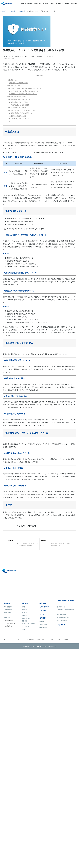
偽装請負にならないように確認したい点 (21, 110)
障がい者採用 (43, 698)
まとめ (9, 121)
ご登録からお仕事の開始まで (65, 680)
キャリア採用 (43, 695)
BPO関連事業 (8, 678)
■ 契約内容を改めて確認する (19, 118)
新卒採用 (42, 692)
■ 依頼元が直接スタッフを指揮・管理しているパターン (28, 88)
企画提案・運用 (9, 691)
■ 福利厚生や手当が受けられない (20, 99)
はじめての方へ (61, 678)
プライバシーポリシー (19, 710)
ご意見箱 (43, 681)
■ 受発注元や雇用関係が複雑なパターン (23, 94)
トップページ (5, 11)
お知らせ (24, 700)
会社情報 (45, 3)
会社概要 (24, 680)
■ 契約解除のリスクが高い (18, 102)
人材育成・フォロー (10, 697)
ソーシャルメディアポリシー (53, 710)
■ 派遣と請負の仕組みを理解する (20, 113)
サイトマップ (7, 710)
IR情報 (52, 3)
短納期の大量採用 (10, 694)
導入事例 (29, 3)
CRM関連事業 (8, 680)
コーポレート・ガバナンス (29, 694)
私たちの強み (7, 688)
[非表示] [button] (41, 75)
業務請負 (12, 58)
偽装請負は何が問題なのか (16, 96)
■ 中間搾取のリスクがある (18, 107)
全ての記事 (14, 11)
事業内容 (23, 3)
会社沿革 (24, 683)
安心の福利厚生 (61, 685)
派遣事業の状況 (26, 689)
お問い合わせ (75, 3)
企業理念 (24, 686)
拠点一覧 (24, 692)
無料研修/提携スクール (63, 688)
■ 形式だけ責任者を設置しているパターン (23, 91)
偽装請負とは (12, 80)
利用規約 (66, 710)
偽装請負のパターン (14, 85)
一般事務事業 (7, 683)
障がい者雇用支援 (62, 691)
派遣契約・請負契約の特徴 (18, 83)
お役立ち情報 (37, 3)
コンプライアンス (27, 697)
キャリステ (61, 696)
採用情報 (58, 3)
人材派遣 (6, 58)
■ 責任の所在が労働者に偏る (19, 105)
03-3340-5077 (66, 3)
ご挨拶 (23, 678)
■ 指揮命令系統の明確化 (17, 116)
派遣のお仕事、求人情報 (65, 671)
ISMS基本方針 (31, 710)
